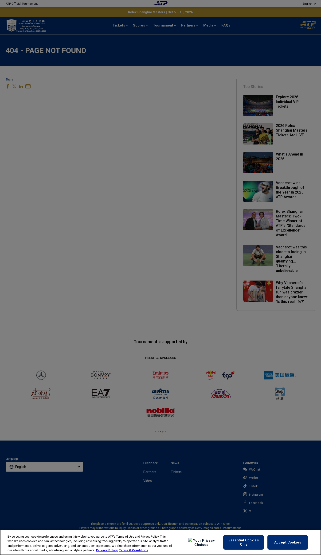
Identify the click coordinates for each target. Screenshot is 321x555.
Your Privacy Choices (203, 542)
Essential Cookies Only (243, 542)
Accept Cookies (287, 542)
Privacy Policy (107, 550)
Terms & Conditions (133, 550)
